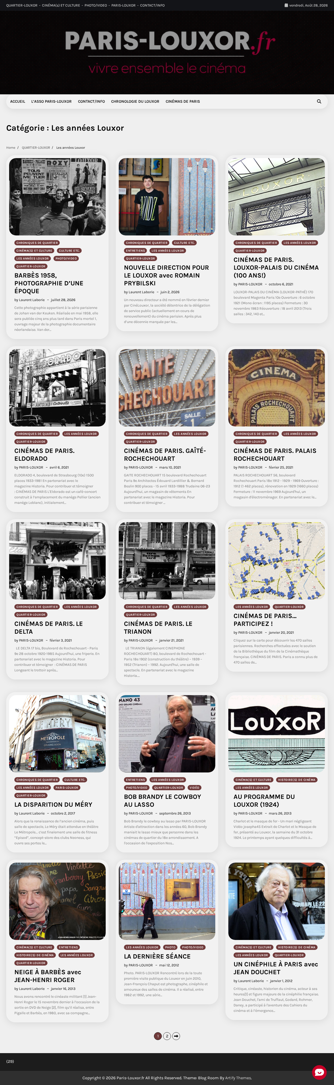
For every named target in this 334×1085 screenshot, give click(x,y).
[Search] (319, 101)
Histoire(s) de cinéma (296, 780)
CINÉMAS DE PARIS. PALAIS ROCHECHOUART (275, 454)
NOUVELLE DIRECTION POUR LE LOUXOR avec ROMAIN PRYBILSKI (166, 275)
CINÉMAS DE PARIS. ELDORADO (44, 454)
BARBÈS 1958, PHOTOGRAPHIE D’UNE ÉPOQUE (49, 283)
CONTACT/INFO (152, 5)
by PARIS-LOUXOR (248, 284)
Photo (170, 947)
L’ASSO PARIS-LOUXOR (51, 101)
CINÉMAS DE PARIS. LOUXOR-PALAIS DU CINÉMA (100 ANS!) (276, 267)
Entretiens (135, 250)
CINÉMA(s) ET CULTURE (61, 5)
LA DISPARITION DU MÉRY (53, 804)
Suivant (176, 1036)
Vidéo (194, 787)
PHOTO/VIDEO (96, 5)
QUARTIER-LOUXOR (22, 5)
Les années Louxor (32, 258)
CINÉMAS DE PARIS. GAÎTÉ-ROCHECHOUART (165, 454)
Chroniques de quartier (37, 243)
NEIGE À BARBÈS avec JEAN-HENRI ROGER (47, 976)
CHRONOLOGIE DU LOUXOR (135, 101)
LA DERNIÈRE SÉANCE (157, 956)
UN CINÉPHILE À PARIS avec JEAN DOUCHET (276, 968)
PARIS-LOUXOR (123, 5)
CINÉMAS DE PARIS (183, 101)
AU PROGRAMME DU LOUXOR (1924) (264, 800)
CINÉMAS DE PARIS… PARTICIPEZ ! (265, 619)
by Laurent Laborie (29, 300)
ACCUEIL (17, 101)
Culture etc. (69, 250)
